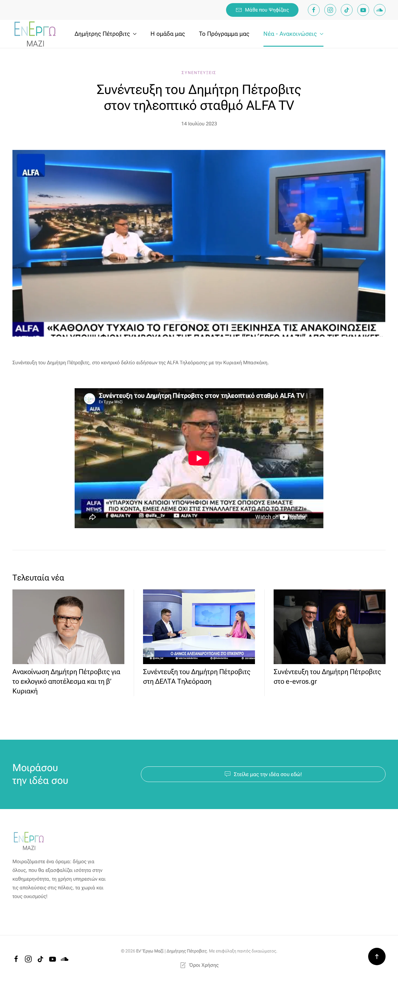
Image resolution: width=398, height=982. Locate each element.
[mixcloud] (380, 10)
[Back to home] (35, 34)
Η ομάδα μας (167, 33)
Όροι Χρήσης (204, 965)
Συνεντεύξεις (199, 72)
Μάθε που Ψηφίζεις (267, 10)
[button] (377, 956)
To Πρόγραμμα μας (224, 33)
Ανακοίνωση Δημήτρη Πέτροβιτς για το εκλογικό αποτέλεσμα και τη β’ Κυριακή (66, 681)
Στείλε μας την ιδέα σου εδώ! (268, 774)
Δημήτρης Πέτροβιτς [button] (102, 33)
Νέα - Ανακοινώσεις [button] (290, 33)
